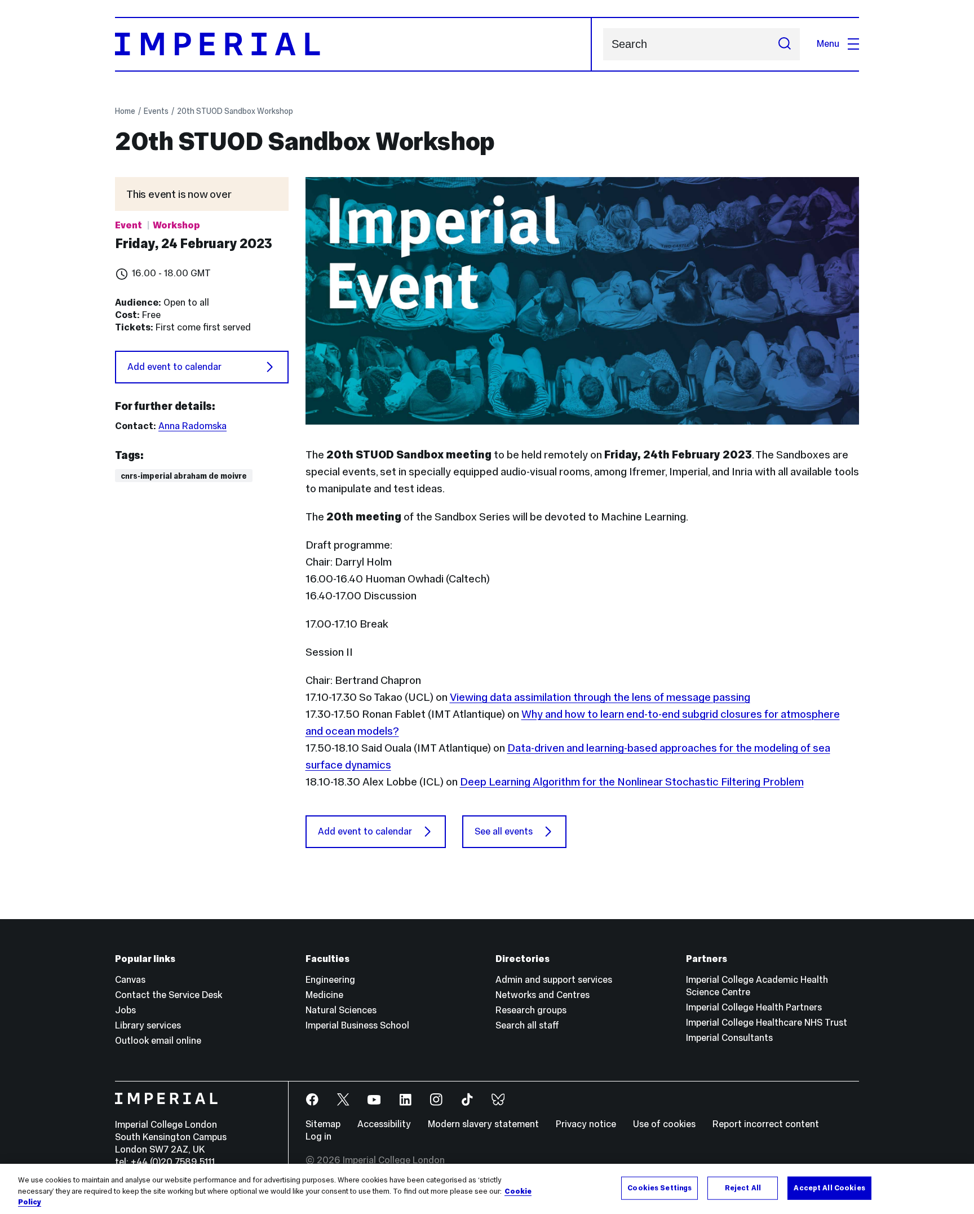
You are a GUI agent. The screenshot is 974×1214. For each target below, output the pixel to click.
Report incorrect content (765, 1124)
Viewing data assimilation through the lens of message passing (600, 697)
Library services (148, 1025)
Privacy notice (586, 1124)
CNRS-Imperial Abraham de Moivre (184, 476)
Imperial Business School (357, 1025)
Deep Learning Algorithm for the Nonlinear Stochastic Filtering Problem (632, 781)
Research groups (530, 1010)
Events (156, 111)
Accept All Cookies (829, 1187)
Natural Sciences (341, 1010)
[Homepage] (353, 44)
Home (125, 111)
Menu (828, 44)
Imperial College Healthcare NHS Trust (766, 1022)
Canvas (130, 980)
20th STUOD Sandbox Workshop (235, 111)
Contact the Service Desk (168, 995)
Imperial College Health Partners (754, 1007)
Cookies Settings (659, 1187)
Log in (318, 1136)
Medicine (324, 995)
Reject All (743, 1187)
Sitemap (323, 1124)
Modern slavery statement (483, 1124)
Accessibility (384, 1124)
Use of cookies (664, 1124)
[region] (487, 1189)
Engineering (330, 980)
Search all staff (527, 1025)
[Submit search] (784, 44)
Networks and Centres (542, 995)
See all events (504, 831)
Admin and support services (553, 980)
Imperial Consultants (729, 1038)
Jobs (125, 1010)
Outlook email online (158, 1041)
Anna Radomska (192, 426)
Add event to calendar (174, 367)
